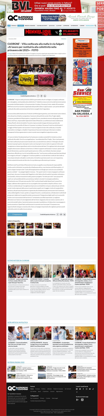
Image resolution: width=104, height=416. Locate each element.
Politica (20, 25)
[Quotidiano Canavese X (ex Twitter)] (80, 389)
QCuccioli (52, 25)
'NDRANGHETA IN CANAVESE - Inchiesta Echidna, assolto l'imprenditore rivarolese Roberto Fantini (86, 369)
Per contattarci (34, 398)
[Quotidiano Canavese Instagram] (86, 389)
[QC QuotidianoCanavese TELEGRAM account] (77, 392)
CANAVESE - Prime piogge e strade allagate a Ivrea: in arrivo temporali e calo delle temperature (56, 377)
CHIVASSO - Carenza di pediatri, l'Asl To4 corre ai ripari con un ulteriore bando (18, 344)
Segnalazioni (90, 25)
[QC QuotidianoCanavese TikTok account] (93, 389)
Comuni (82, 25)
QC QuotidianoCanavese (44, 409)
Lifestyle (49, 389)
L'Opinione (66, 25)
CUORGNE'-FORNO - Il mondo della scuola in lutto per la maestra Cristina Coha (40, 280)
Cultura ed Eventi (42, 25)
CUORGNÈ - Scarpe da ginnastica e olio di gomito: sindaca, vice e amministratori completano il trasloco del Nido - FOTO (85, 281)
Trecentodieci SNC (48, 412)
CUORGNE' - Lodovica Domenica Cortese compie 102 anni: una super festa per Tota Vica (18, 280)
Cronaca (14, 25)
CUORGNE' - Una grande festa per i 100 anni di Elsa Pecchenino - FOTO (63, 280)
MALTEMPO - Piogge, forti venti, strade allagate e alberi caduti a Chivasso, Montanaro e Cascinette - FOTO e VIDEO (56, 369)
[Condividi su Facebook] (38, 96)
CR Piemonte (74, 25)
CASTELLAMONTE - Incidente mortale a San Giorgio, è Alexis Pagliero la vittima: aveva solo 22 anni (86, 377)
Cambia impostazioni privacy (38, 401)
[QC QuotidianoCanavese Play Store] (77, 399)
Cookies (48, 398)
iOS (8, 403)
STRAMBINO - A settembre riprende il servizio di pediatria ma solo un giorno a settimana (63, 344)
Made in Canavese (30, 25)
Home (32, 389)
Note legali (55, 398)
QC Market (33, 391)
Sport (39, 391)
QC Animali (68, 389)
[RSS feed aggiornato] (77, 389)
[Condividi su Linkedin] (45, 96)
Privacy (42, 398)
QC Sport (59, 25)
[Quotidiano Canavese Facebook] (83, 389)
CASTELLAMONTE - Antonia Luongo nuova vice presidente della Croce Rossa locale (39, 344)
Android (13, 403)
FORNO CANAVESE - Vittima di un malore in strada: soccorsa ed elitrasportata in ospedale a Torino (24, 377)
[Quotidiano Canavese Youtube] (90, 389)
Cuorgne (10, 53)
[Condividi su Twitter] (41, 96)
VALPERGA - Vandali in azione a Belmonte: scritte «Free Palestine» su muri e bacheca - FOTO (24, 369)
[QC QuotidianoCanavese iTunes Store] (82, 399)
